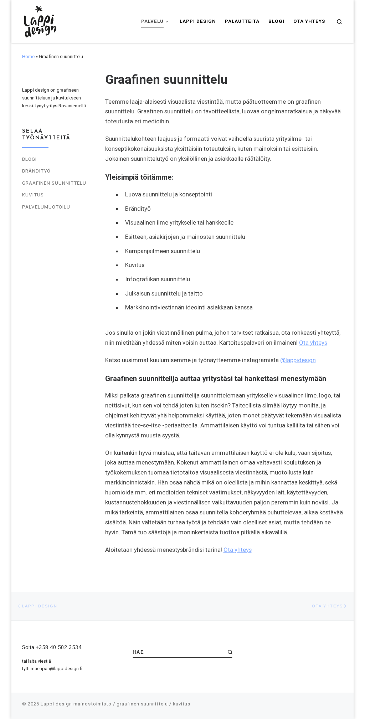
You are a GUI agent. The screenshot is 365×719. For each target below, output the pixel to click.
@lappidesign (298, 360)
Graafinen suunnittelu (54, 183)
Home (28, 56)
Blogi (29, 159)
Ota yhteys (313, 342)
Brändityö (36, 171)
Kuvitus (33, 194)
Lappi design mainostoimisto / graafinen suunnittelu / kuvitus (115, 704)
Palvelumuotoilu (46, 207)
